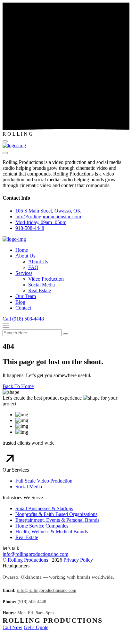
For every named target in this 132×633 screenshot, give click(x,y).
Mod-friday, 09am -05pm (40, 222)
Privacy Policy (78, 560)
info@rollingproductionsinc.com (35, 554)
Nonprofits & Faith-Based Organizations (56, 514)
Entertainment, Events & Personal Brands (57, 520)
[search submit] (65, 334)
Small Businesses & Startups (44, 508)
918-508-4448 (29, 228)
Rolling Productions (28, 560)
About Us (25, 255)
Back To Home (18, 386)
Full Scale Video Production (43, 481)
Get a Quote (36, 627)
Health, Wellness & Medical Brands (51, 531)
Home (21, 250)
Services (23, 273)
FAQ (33, 267)
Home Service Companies (41, 526)
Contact (23, 308)
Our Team (25, 296)
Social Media (41, 284)
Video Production (46, 279)
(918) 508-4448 (32, 601)
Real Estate (39, 290)
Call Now (12, 627)
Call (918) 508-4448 (23, 318)
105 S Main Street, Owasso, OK (48, 210)
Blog (20, 302)
